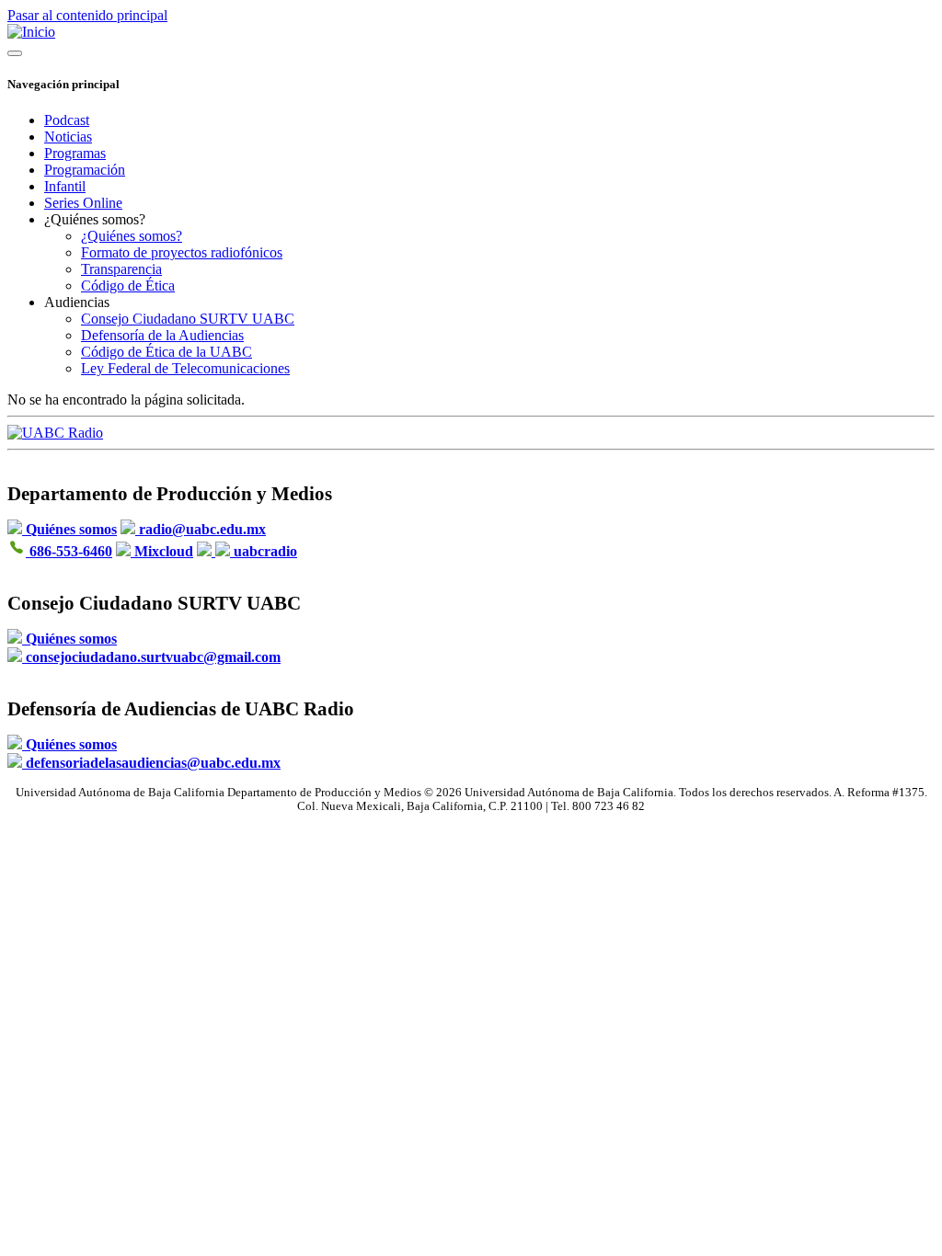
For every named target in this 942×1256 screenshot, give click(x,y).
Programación (84, 169)
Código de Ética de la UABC (166, 352)
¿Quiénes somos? (131, 236)
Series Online (83, 203)
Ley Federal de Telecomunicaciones (185, 368)
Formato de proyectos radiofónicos (181, 252)
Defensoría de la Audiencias (162, 335)
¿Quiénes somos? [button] (94, 219)
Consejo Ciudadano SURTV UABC (187, 318)
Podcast (66, 120)
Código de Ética (128, 285)
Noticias (68, 136)
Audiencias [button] (76, 302)
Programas (75, 153)
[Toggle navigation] (14, 53)
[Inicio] (31, 32)
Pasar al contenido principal (87, 15)
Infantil (65, 186)
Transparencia (121, 269)
